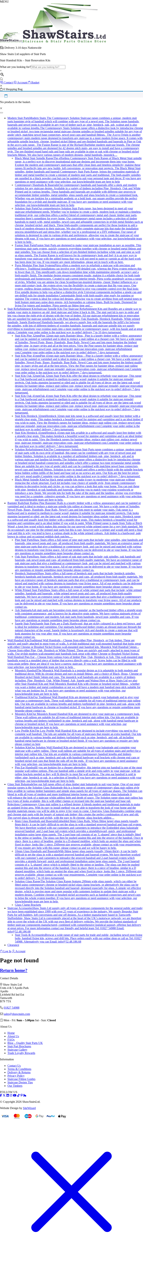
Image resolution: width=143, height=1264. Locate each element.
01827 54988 (11, 1007)
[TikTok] (18, 1095)
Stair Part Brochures (19, 1046)
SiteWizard (29, 1108)
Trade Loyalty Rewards (21, 1053)
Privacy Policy (16, 1075)
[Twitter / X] (4, 1095)
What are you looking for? (15, 66)
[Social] (21, 1095)
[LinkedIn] (7, 1095)
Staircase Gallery (17, 1049)
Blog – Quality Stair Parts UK (25, 1043)
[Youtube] (14, 1095)
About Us (13, 1036)
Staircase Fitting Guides (21, 1079)
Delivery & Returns (19, 1072)
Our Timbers (14, 1085)
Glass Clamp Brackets (28, 904)
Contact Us (14, 1065)
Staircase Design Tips (20, 1082)
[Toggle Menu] (1, 112)
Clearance (13, 945)
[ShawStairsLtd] (53, 41)
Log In (7, 951)
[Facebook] (1, 1095)
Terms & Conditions (19, 1069)
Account (20, 951)
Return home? (13, 970)
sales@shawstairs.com (17, 1014)
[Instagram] (11, 1095)
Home (11, 1032)
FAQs (11, 1039)
